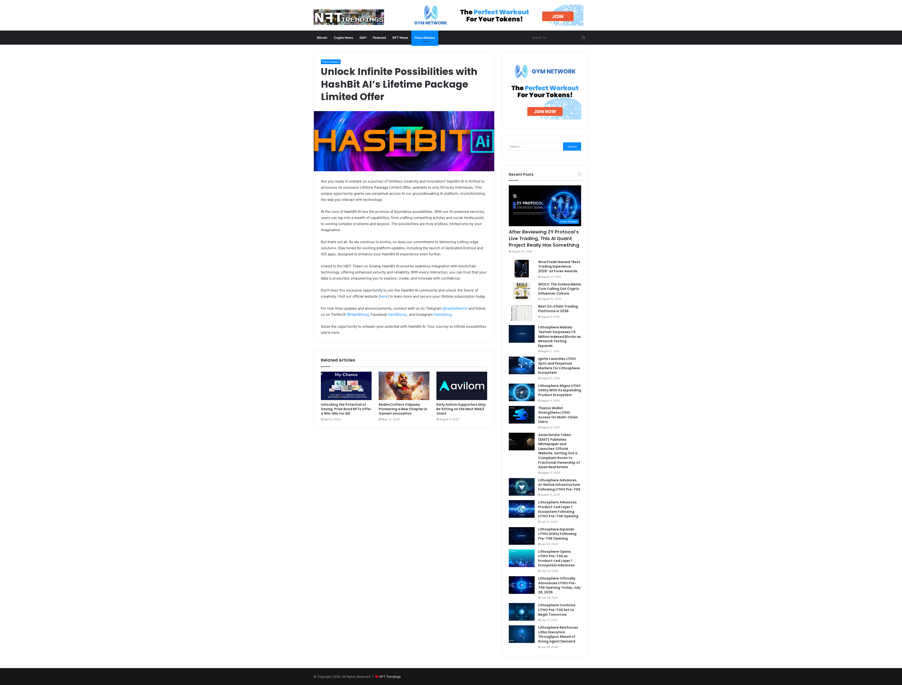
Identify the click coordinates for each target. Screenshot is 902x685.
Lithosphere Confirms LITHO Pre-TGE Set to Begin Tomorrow (556, 610)
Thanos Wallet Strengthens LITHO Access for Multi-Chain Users (558, 415)
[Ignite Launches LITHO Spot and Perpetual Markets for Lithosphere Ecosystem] (522, 365)
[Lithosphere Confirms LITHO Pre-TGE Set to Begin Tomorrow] (522, 612)
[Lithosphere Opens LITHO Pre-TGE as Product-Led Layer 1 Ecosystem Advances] (522, 558)
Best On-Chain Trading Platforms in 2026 (558, 308)
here (384, 296)
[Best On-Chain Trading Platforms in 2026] (522, 313)
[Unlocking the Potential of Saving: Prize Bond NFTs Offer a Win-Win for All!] (346, 386)
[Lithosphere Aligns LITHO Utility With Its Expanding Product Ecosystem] (522, 392)
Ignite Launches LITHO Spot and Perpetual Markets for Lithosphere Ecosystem (559, 365)
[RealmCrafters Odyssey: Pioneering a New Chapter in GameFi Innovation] (404, 386)
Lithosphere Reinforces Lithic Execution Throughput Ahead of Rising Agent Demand (558, 634)
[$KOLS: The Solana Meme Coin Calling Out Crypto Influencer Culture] (522, 291)
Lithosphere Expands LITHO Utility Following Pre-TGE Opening (557, 534)
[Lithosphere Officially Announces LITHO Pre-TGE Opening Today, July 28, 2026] (522, 585)
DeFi (363, 37)
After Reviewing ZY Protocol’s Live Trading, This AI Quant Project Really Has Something (544, 238)
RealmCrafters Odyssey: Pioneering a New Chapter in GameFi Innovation (403, 409)
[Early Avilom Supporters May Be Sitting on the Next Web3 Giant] (461, 386)
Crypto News (343, 37)
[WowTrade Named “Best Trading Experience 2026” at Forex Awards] (522, 268)
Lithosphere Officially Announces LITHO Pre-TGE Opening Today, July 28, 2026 (559, 585)
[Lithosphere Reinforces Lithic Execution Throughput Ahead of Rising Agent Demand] (522, 634)
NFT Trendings (390, 676)
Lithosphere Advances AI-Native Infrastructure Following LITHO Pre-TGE (559, 485)
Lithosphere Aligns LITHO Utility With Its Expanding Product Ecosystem (559, 390)
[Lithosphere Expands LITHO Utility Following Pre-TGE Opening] (522, 536)
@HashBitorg (358, 314)
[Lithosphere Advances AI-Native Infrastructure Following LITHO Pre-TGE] (522, 487)
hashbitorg (442, 314)
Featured (379, 37)
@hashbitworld (455, 308)
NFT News (400, 37)
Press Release (425, 37)
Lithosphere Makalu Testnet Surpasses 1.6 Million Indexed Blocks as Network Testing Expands (559, 336)
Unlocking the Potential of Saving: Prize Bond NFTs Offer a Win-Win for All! (346, 409)
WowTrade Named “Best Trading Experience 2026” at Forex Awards (559, 266)
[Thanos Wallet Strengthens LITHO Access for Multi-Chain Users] (522, 415)
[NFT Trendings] (349, 17)
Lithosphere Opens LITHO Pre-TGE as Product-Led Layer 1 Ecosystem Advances (556, 558)
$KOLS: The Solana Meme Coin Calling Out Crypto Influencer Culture (559, 289)
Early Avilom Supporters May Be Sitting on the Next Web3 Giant (461, 409)
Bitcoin (322, 37)
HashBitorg (397, 314)
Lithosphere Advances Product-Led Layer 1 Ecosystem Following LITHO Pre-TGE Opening (558, 509)
